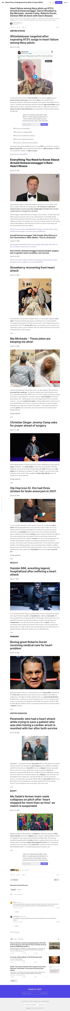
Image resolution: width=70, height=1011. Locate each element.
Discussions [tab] (20, 939)
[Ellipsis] (59, 902)
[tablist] (16, 889)
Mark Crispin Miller (17, 22)
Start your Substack (31, 1004)
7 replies (16, 926)
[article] (35, 948)
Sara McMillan (16, 916)
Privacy (35, 1001)
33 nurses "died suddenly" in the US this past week (26, 957)
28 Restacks (26, 870)
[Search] (50, 2)
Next (55, 879)
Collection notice (45, 1001)
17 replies (17, 911)
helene (14, 902)
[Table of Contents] (1, 505)
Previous (15, 879)
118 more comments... (15, 932)
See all (13, 980)
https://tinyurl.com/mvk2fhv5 (19, 154)
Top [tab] (12, 939)
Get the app (42, 1004)
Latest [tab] (15, 939)
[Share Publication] (53, 2)
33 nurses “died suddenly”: (16, 959)
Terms (39, 1001)
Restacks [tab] (19, 889)
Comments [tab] (13, 889)
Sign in (66, 2)
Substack (28, 1008)
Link (11, 333)
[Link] (8, 31)
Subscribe (58, 2)
